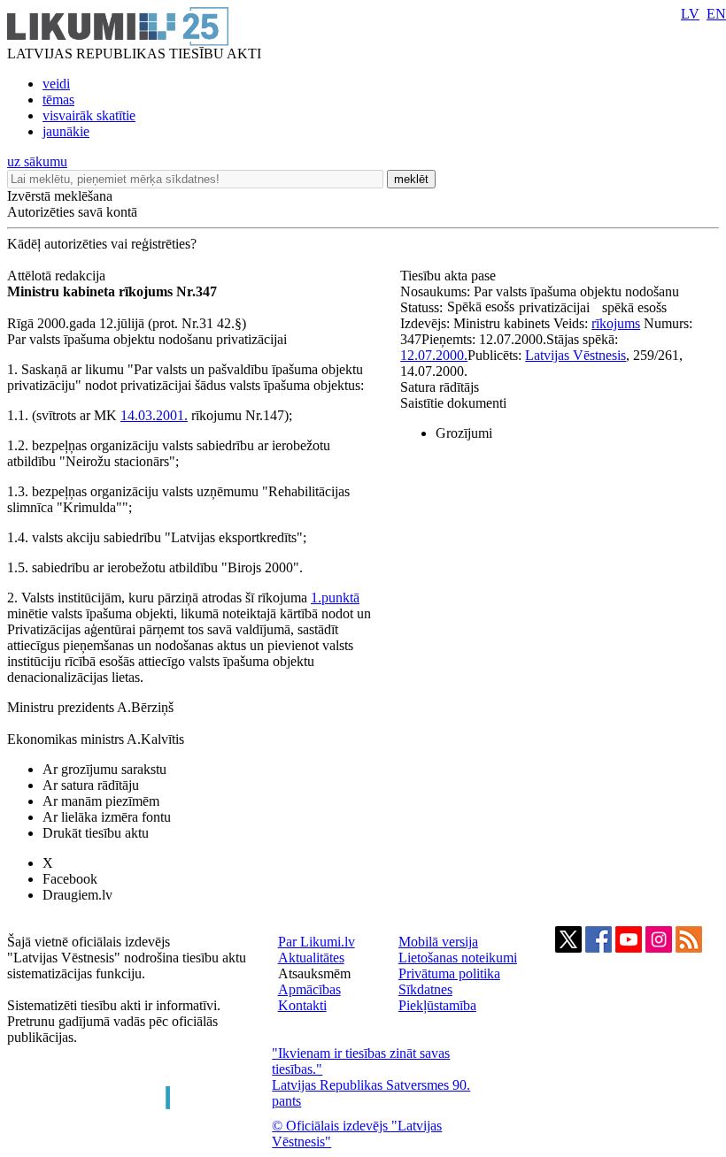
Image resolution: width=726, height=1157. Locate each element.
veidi (56, 83)
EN (716, 13)
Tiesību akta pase (449, 275)
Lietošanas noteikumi (457, 957)
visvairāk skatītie (88, 115)
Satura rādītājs (439, 387)
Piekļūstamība (437, 1005)
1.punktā (335, 597)
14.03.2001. (154, 415)
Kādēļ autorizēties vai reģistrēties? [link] (102, 243)
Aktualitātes (311, 957)
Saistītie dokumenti (453, 402)
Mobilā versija (438, 941)
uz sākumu (37, 161)
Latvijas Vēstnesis (575, 355)
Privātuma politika (449, 973)
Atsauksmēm (314, 973)
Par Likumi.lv (316, 941)
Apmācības (309, 989)
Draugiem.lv (77, 894)
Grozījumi (464, 433)
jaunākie (65, 131)
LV (690, 13)
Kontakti (302, 1005)
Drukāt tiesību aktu (95, 832)
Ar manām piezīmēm (100, 800)
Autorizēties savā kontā (72, 211)
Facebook (69, 878)
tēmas (58, 99)
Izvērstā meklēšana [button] (59, 195)
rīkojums (615, 323)
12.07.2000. (433, 355)
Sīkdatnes (425, 989)
